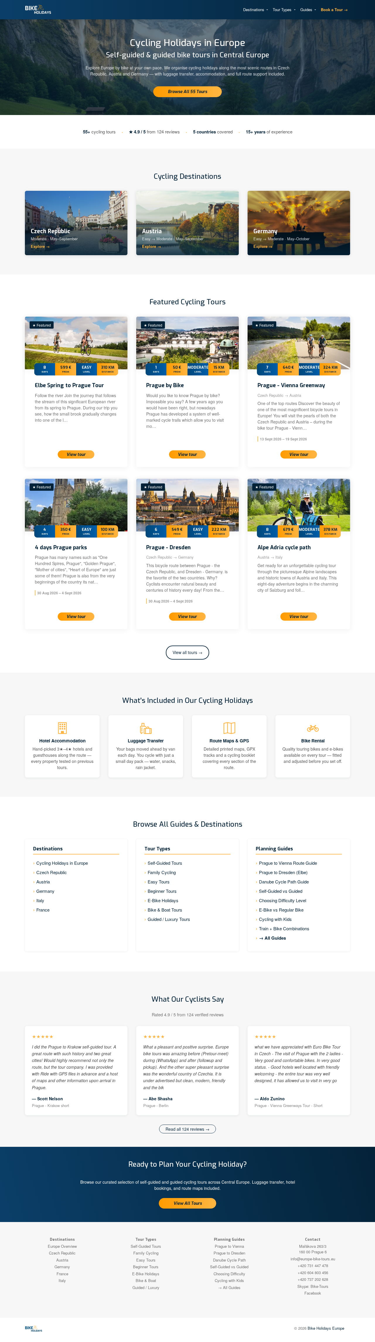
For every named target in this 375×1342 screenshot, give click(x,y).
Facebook (312, 1293)
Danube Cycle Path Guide (284, 881)
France (43, 910)
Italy (40, 900)
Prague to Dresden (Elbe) (283, 872)
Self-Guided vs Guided (280, 891)
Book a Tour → (334, 9)
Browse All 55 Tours (187, 92)
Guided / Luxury (145, 1287)
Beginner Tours (162, 891)
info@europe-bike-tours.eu (313, 1259)
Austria (43, 881)
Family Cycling (162, 872)
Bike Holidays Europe (326, 1328)
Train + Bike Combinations (284, 928)
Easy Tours (159, 881)
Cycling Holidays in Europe (62, 863)
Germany (45, 891)
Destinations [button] (254, 9)
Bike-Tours (319, 1286)
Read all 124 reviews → (187, 1129)
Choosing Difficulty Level (282, 900)
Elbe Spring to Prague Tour (69, 385)
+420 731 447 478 (313, 1265)
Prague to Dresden (229, 1253)
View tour (76, 454)
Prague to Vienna (229, 1246)
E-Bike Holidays (163, 900)
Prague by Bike (165, 385)
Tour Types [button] (283, 9)
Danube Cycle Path (229, 1260)
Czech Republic (51, 872)
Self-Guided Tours (165, 863)
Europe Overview (62, 1246)
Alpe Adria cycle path (284, 547)
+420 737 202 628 (313, 1279)
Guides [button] (306, 9)
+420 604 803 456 (313, 1272)
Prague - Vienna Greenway (291, 385)
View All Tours (187, 1203)
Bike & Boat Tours (165, 910)
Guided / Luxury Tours (169, 919)
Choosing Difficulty (229, 1273)
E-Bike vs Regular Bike (281, 910)
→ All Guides (272, 938)
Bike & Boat (146, 1280)
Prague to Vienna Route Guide (288, 863)
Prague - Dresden (168, 547)
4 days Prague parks (61, 547)
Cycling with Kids (275, 919)
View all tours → (187, 652)
